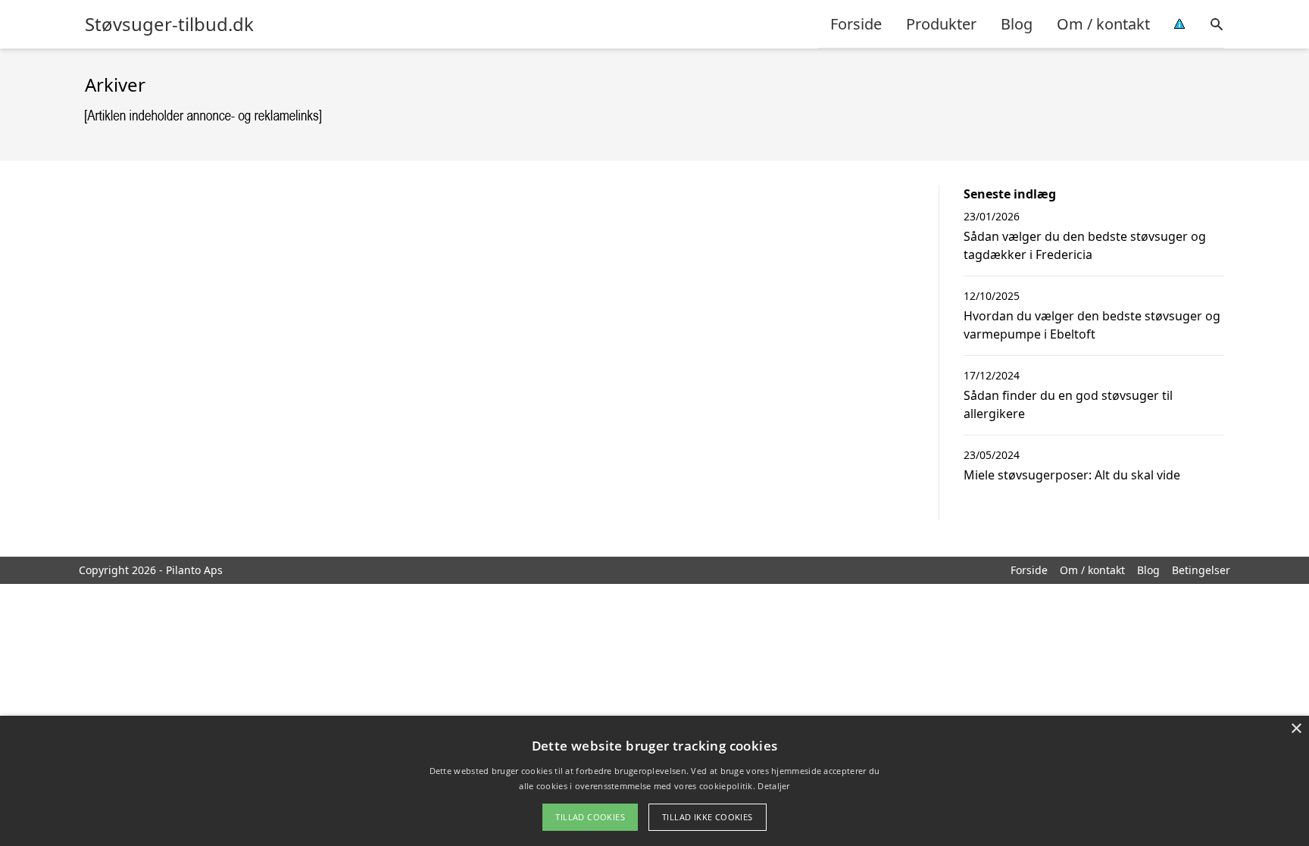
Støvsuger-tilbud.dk (169, 24)
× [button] (1295, 729)
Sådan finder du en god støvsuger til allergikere (1068, 404)
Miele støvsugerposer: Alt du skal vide (1072, 475)
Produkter (941, 24)
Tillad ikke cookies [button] (707, 817)
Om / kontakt (1103, 24)
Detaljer (773, 785)
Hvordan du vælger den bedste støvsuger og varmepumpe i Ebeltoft (1092, 324)
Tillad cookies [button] (590, 817)
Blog (1017, 24)
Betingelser (1201, 570)
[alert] (654, 781)
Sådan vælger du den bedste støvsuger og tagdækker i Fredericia (1085, 245)
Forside (856, 24)
